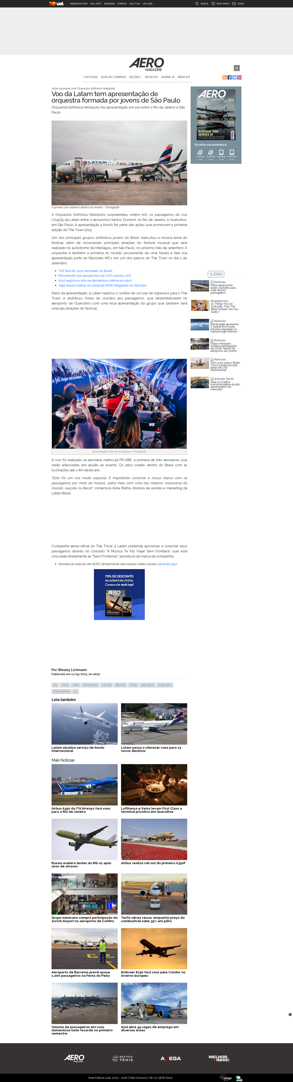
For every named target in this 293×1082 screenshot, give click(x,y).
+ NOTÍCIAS (90, 77)
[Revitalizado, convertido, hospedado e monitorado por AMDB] (239, 1078)
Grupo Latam (164, 684)
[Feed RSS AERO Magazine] (224, 77)
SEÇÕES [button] (134, 77)
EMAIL (241, 3)
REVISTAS (151, 77)
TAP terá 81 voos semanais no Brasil (85, 271)
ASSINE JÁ (168, 77)
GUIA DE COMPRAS (113, 77)
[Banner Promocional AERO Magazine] (119, 594)
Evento (133, 684)
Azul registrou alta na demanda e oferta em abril (95, 280)
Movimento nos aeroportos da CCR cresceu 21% (94, 275)
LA (75, 691)
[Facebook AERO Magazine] (229, 77)
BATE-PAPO (223, 3)
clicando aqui (167, 564)
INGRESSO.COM (78, 3)
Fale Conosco (138, 1077)
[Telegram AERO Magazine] (234, 77)
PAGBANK (109, 3)
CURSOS (122, 3)
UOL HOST (95, 3)
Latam (76, 684)
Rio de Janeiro (90, 684)
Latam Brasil (147, 684)
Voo (55, 684)
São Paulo (120, 684)
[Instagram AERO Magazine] (239, 77)
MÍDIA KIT (184, 77)
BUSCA (204, 3)
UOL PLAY (135, 3)
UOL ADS (147, 3)
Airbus (65, 684)
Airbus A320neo (61, 691)
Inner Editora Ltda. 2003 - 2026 (107, 1077)
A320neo (106, 684)
